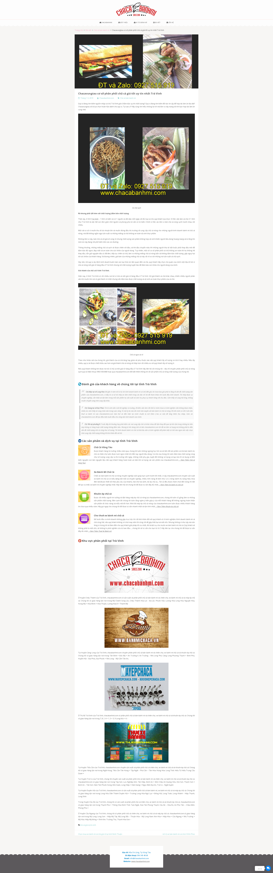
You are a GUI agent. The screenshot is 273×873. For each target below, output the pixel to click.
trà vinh (93, 825)
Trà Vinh (94, 219)
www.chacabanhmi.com (140, 861)
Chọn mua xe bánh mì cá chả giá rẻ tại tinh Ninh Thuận (100, 834)
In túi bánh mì (141, 22)
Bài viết (157, 22)
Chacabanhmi (106, 22)
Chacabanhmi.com (106, 98)
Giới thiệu (124, 22)
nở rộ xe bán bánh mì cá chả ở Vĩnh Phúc (179, 834)
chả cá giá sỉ (84, 825)
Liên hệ (171, 22)
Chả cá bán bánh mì (128, 98)
